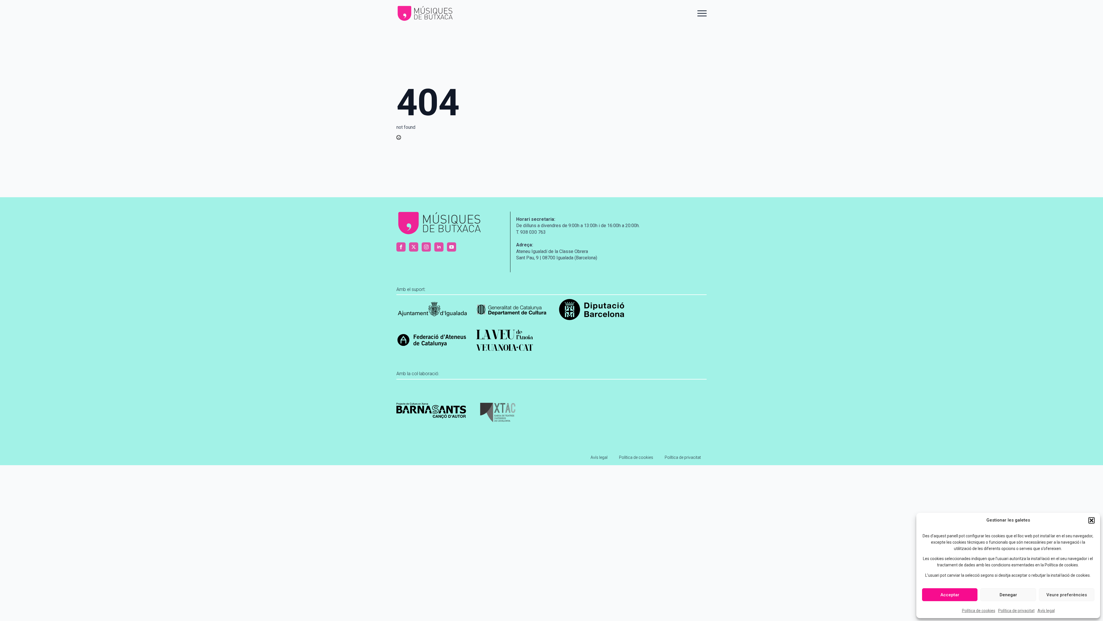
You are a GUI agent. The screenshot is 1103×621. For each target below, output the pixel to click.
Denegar (1008, 594)
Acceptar (949, 594)
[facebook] (401, 247)
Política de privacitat (1016, 610)
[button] (1091, 520)
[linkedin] (438, 247)
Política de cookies (978, 610)
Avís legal (1046, 610)
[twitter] (413, 247)
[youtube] (451, 247)
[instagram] (426, 247)
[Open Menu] (702, 13)
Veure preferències (1066, 594)
